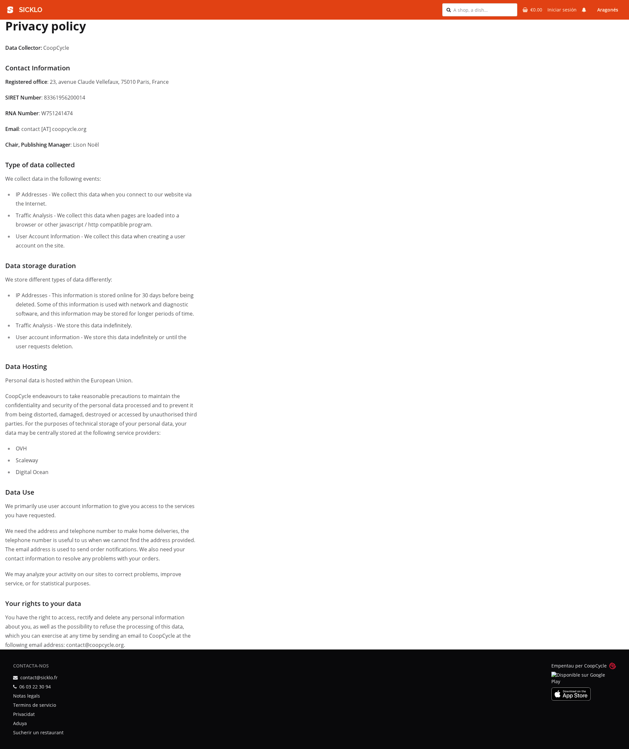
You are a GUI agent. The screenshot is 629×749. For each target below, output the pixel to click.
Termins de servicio (34, 705)
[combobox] (483, 10)
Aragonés (607, 10)
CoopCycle (595, 666)
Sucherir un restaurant (38, 732)
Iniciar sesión (562, 10)
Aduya (20, 723)
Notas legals (26, 696)
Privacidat (24, 714)
